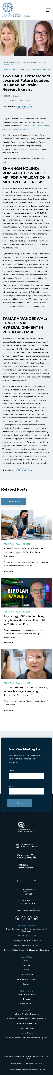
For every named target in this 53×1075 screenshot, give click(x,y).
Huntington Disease (26, 1023)
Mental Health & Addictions (27, 945)
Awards (14, 101)
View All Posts (13, 501)
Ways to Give (26, 1004)
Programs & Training (26, 979)
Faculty (26, 965)
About (26, 960)
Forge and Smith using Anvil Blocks (33, 1070)
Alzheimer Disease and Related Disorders (26, 1019)
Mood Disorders (26, 1028)
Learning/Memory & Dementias (26, 940)
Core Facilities (26, 975)
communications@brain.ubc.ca (28, 910)
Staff (26, 970)
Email (11, 786)
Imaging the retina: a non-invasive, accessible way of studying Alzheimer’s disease (26, 691)
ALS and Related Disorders (26, 1014)
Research (25, 101)
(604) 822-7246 (28, 900)
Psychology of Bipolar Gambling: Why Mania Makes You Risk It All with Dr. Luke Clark (24, 620)
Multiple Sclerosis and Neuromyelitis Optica (26, 1038)
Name (11, 770)
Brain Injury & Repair (26, 936)
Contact (26, 984)
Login (19, 881)
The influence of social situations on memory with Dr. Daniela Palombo (25, 552)
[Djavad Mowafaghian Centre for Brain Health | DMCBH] (16, 9)
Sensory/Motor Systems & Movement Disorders (26, 70)
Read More (9, 571)
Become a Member (27, 994)
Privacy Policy (16, 1064)
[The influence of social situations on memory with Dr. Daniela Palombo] (26, 525)
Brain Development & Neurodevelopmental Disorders (24, 63)
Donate (26, 999)
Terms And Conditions (33, 1064)
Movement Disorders (26, 1033)
